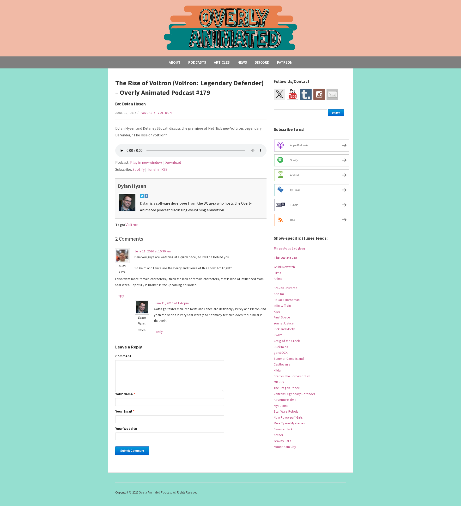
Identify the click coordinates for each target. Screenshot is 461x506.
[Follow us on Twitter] (279, 94)
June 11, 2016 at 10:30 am (152, 251)
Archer (278, 435)
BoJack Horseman (287, 300)
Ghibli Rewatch (284, 267)
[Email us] (332, 94)
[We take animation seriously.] (231, 27)
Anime (278, 278)
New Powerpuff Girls (288, 417)
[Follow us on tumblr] (306, 94)
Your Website (126, 429)
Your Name (125, 394)
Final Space (282, 317)
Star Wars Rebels (286, 411)
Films (277, 273)
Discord (262, 62)
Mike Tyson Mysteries (289, 423)
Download (172, 162)
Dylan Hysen (132, 186)
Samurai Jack (283, 429)
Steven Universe (285, 288)
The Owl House (285, 258)
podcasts (148, 113)
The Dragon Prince (287, 388)
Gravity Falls (282, 441)
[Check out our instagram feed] (319, 94)
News (242, 62)
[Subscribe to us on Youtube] (292, 94)
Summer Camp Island (289, 358)
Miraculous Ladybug (289, 248)
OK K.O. (279, 382)
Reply (121, 296)
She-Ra (279, 294)
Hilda (277, 370)
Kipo (277, 311)
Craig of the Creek (287, 341)
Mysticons (281, 405)
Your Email (124, 411)
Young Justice (284, 323)
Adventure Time (285, 399)
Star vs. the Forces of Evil (292, 376)
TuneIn (153, 169)
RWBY (278, 335)
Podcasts (197, 62)
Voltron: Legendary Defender (294, 394)
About (175, 62)
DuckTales (281, 347)
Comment (123, 356)
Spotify (139, 169)
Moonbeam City (285, 447)
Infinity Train (282, 305)
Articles (222, 62)
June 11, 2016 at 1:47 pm (171, 303)
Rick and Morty (284, 329)
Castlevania (282, 364)
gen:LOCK (281, 352)
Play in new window (146, 162)
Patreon (284, 62)
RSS (164, 169)
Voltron (165, 113)
